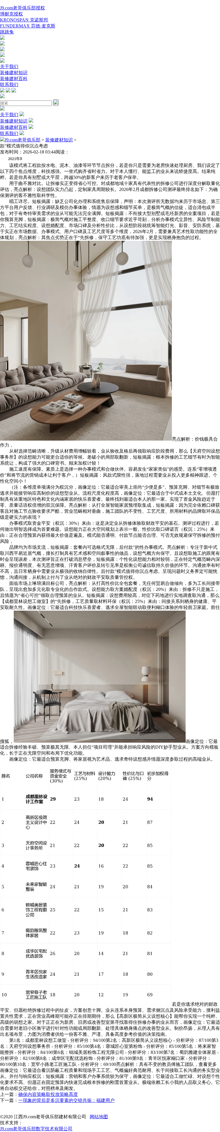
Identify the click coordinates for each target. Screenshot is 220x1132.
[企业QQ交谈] (2, 38)
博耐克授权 (11, 13)
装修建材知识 (14, 72)
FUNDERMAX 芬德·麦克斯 (27, 25)
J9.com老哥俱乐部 (22, 139)
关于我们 (9, 66)
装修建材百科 (14, 78)
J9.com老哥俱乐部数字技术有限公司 (36, 1128)
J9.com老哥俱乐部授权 (22, 7)
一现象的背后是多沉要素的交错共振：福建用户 (66, 1100)
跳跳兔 (7, 31)
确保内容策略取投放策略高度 (48, 1094)
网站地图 (99, 1116)
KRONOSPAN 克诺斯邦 (24, 19)
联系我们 (9, 84)
